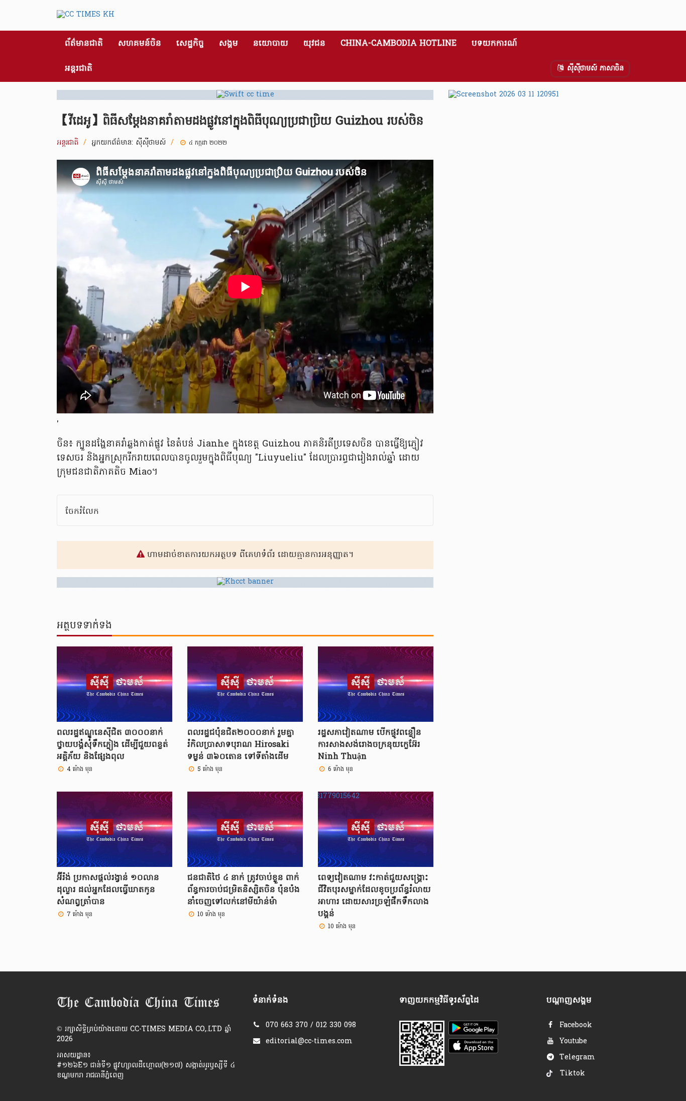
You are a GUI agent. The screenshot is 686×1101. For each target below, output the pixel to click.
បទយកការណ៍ (494, 44)
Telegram (576, 1057)
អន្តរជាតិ (78, 69)
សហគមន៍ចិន (139, 44)
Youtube (572, 1041)
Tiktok (571, 1073)
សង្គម (228, 44)
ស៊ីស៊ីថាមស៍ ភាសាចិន (594, 68)
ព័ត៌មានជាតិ (84, 44)
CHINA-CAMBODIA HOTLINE (398, 44)
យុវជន (314, 44)
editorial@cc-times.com (309, 1041)
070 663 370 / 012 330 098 (311, 1025)
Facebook (574, 1025)
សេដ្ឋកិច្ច (190, 44)
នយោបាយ (270, 44)
